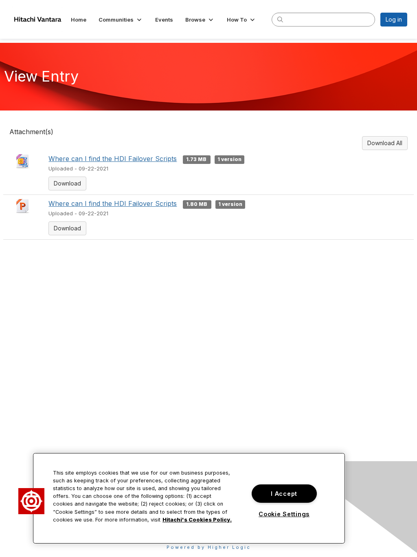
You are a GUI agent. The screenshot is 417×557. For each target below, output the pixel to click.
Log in (394, 19)
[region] (189, 498)
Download (67, 183)
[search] (280, 19)
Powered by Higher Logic (209, 547)
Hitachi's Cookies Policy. (197, 520)
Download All (384, 142)
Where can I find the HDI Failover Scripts (112, 159)
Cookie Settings (284, 514)
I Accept (284, 493)
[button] (120, 19)
